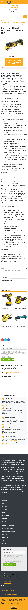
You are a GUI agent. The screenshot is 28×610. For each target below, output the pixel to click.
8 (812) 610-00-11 (15, 5)
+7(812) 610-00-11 (17, 440)
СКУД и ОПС (5, 537)
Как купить (5, 506)
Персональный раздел (7, 590)
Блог (3, 503)
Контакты (5, 521)
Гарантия (5, 518)
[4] (15, 53)
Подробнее (4, 405)
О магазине (5, 515)
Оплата (4, 512)
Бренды (4, 543)
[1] (11, 53)
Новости (4, 500)
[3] (14, 53)
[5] (16, 53)
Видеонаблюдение (7, 528)
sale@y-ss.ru (14, 7)
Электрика (5, 540)
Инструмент (5, 534)
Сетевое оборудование (8, 531)
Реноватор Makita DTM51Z (21, 326)
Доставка (5, 509)
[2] (12, 53)
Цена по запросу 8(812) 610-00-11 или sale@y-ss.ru (14, 62)
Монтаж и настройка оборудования (11, 372)
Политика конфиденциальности (10, 594)
